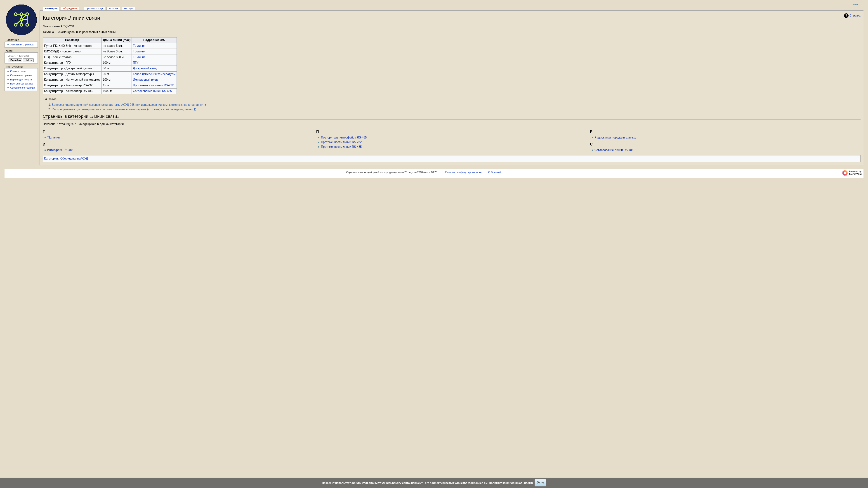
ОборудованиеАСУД (74, 158)
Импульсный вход (145, 79)
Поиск (9, 50)
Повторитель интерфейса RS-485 (344, 137)
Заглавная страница (21, 44)
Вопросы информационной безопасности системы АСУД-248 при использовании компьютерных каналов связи (127, 104)
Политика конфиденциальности (463, 172)
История (113, 8)
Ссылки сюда (18, 71)
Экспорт (128, 8)
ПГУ (135, 62)
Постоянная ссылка (21, 83)
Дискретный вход (145, 68)
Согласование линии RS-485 (152, 91)
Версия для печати (21, 79)
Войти (855, 4)
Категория (51, 158)
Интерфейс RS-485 (60, 150)
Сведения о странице (22, 87)
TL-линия (139, 45)
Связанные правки (21, 75)
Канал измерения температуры (154, 74)
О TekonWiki (495, 172)
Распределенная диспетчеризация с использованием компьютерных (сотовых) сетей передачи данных (123, 109)
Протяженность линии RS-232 (153, 85)
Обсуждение (70, 8)
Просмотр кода (94, 8)
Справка (855, 15)
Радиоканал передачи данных (615, 137)
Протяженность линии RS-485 (341, 146)
